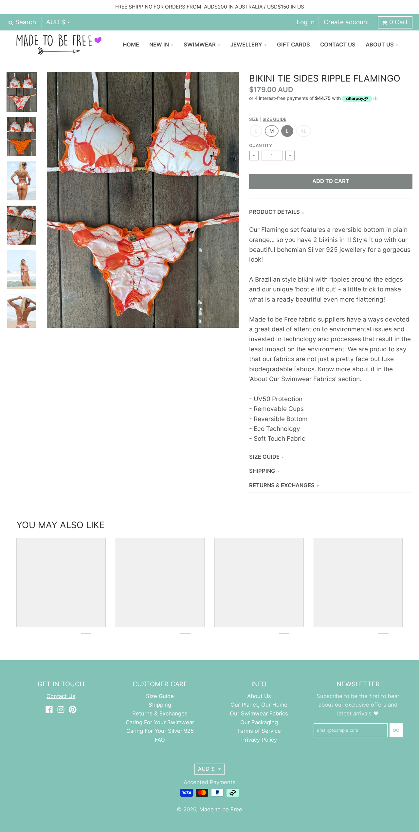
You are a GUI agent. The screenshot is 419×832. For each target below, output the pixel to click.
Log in (306, 22)
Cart (398, 22)
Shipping (262, 471)
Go (396, 730)
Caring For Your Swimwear (160, 722)
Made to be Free (220, 809)
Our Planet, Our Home (258, 704)
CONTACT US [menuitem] (337, 44)
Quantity (260, 145)
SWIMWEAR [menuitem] (200, 44)
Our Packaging (259, 722)
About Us (259, 696)
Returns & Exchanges (282, 485)
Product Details (274, 212)
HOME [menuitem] (131, 44)
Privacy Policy (259, 739)
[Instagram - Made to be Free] (61, 709)
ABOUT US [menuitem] (380, 44)
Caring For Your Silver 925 (160, 731)
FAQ (160, 739)
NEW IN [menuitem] (159, 44)
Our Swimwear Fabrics (259, 713)
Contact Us (60, 696)
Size (267, 119)
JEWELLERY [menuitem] (246, 44)
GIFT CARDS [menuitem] (293, 44)
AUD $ (55, 22)
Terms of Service (259, 731)
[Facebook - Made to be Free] (49, 709)
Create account (346, 22)
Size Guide (274, 119)
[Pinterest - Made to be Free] (73, 709)
